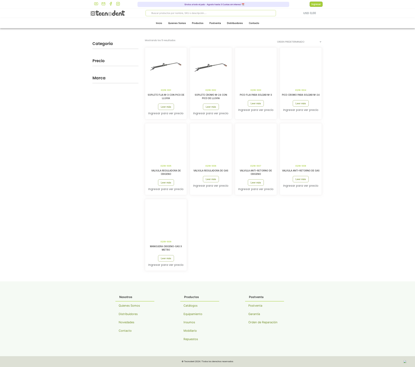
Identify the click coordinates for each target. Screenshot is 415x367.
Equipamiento (193, 314)
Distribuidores (235, 23)
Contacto (254, 23)
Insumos (189, 322)
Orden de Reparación (263, 322)
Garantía (254, 314)
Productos (197, 23)
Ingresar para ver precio (166, 113)
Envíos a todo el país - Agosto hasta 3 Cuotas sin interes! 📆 (214, 4)
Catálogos (190, 305)
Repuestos (191, 339)
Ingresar (316, 4)
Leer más (166, 106)
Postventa (215, 23)
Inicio (159, 23)
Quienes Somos (177, 23)
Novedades (126, 322)
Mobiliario (190, 330)
